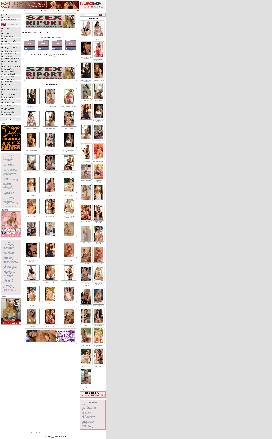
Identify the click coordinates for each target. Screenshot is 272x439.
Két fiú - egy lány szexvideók (89, 406)
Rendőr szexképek (7, 263)
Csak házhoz (8, 56)
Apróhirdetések (34, 10)
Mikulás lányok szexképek (9, 206)
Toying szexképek (7, 286)
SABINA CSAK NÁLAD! (50, 239)
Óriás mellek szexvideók (88, 421)
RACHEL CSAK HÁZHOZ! (32, 129)
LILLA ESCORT (50, 216)
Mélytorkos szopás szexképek (10, 203)
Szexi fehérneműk (10, 74)
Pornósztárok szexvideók (88, 423)
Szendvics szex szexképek (9, 272)
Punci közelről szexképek (9, 261)
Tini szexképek (7, 282)
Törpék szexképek (7, 285)
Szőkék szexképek (7, 273)
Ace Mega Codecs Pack (50, 56)
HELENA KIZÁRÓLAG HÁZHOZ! (32, 261)
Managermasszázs (10, 94)
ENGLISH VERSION (12, 24)
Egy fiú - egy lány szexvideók (89, 404)
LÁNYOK (6, 28)
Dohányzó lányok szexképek (10, 175)
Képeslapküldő (57, 10)
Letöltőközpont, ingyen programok (18, 10)
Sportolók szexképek (8, 270)
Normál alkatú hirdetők (12, 66)
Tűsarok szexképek (8, 289)
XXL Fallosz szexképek (9, 293)
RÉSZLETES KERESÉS (10, 20)
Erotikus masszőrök (10, 61)
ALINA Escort (68, 282)
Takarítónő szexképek (8, 277)
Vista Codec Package (51, 58)
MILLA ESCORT (69, 129)
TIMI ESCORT (69, 326)
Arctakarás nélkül (10, 87)
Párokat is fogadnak (11, 89)
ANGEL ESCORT (50, 129)
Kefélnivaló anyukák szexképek (11, 194)
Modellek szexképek (8, 244)
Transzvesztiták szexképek (9, 288)
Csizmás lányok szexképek (9, 173)
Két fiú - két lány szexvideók (89, 407)
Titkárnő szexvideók (87, 426)
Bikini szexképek (7, 164)
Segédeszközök (9, 71)
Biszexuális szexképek (8, 165)
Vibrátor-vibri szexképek (9, 291)
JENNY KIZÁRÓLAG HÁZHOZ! (68, 151)
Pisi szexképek (7, 256)
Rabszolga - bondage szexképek (11, 262)
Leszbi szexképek (7, 201)
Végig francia (8, 81)
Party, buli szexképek (8, 253)
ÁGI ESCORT (31, 282)
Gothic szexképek (7, 184)
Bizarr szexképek (7, 166)
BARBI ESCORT (69, 195)
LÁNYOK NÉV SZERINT (10, 105)
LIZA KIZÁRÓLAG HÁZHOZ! (69, 304)
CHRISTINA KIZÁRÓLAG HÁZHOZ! (50, 173)
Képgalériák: (11, 155)
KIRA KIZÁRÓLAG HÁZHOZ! (69, 106)
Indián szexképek (7, 191)
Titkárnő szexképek (8, 284)
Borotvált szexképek (8, 168)
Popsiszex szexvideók (87, 422)
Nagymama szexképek (8, 247)
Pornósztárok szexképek (9, 259)
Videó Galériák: (93, 402)
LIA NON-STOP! (69, 239)
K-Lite (50, 55)
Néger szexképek (7, 248)
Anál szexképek (7, 160)
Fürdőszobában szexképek (9, 182)
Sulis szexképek (7, 271)
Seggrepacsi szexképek (9, 265)
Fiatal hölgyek (9, 79)
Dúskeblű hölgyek (10, 64)
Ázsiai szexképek (7, 163)
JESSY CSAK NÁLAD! (50, 106)
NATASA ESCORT (69, 260)
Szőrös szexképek (7, 276)
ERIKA (50, 195)
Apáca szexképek (7, 161)
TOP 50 (6, 38)
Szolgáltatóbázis (46, 10)
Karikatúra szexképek (8, 192)
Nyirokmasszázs (9, 99)
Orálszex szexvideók (87, 420)
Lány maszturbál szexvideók (89, 417)
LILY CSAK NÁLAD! (31, 216)
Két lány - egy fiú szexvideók (89, 408)
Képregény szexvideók (87, 415)
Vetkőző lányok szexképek (10, 290)
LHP (4, 10)
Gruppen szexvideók (87, 412)
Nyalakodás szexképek (9, 252)
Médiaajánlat (72, 432)
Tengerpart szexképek (8, 279)
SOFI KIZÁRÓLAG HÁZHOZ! (50, 304)
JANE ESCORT (31, 172)
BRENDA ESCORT (50, 150)
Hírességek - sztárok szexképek (11, 189)
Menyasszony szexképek (9, 205)
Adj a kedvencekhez (56, 432)
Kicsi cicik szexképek (8, 196)
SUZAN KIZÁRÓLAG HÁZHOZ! (31, 107)
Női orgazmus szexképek (9, 249)
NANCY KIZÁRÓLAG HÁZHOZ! (69, 217)
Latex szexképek (7, 200)
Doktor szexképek (7, 177)
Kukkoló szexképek (8, 197)
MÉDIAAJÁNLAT (8, 114)
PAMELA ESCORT (50, 326)
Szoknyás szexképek (8, 275)
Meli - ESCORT (32, 326)
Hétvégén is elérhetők (11, 59)
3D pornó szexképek (8, 157)
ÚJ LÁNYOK (7, 31)
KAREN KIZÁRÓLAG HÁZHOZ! (69, 173)
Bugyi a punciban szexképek (10, 170)
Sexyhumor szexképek (9, 266)
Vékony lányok (9, 69)
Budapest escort (9, 102)
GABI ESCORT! (50, 282)
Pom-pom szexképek (8, 257)
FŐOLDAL (7, 14)
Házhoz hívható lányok (12, 51)
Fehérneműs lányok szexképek (10, 179)
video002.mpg (43, 50)
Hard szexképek (7, 187)
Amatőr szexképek (8, 159)
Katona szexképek (7, 193)
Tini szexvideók (86, 425)
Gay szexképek (7, 183)
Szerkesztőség (64, 432)
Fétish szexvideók (86, 411)
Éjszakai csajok (9, 92)
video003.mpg (57, 50)
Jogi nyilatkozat (35, 432)
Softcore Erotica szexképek (10, 267)
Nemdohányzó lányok (11, 53)
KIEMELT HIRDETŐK (10, 41)
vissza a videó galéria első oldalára (50, 61)
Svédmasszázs (8, 97)
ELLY (86, 325)
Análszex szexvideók (87, 409)
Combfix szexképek (8, 171)
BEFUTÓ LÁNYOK (9, 36)
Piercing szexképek (8, 254)
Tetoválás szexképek (8, 281)
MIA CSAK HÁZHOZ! (98, 305)
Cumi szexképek (7, 174)
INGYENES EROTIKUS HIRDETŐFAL (10, 109)
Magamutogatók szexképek (10, 202)
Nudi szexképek (7, 251)
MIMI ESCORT (32, 195)
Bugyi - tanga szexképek (9, 169)
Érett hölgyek (9, 76)
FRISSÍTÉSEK (7, 43)
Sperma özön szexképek (9, 268)
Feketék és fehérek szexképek (10, 180)
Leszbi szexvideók (86, 418)
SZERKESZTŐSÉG (9, 112)
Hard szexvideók (86, 413)
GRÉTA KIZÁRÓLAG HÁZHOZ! (31, 304)
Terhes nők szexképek (8, 280)
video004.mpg (70, 50)
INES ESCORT (31, 239)
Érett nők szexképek (8, 178)
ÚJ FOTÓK (7, 33)
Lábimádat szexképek (8, 198)
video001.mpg (29, 50)
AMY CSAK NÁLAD (31, 150)
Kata (50, 260)
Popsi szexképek (7, 258)
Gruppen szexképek (8, 186)
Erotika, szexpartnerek (70, 10)
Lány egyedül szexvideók (88, 416)
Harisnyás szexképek (8, 188)
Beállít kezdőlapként (45, 432)
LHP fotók (7, 84)
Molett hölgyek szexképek (9, 245)
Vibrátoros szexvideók (87, 427)
